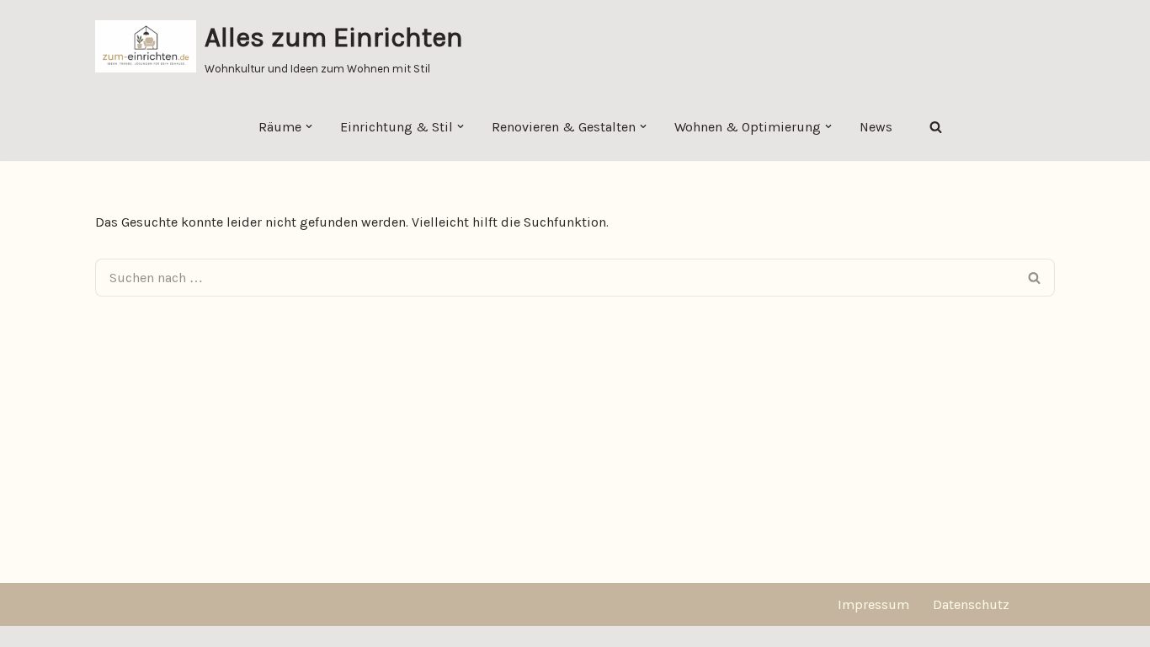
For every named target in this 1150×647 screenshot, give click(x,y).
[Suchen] (935, 126)
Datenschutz (971, 604)
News (876, 127)
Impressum (873, 604)
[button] (309, 126)
